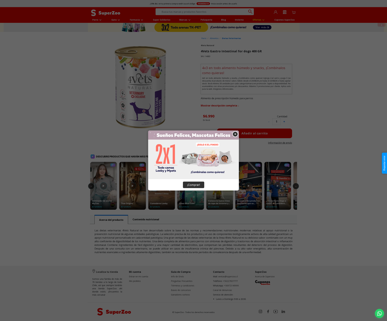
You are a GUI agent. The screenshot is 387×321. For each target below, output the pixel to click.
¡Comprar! (193, 184)
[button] (379, 313)
